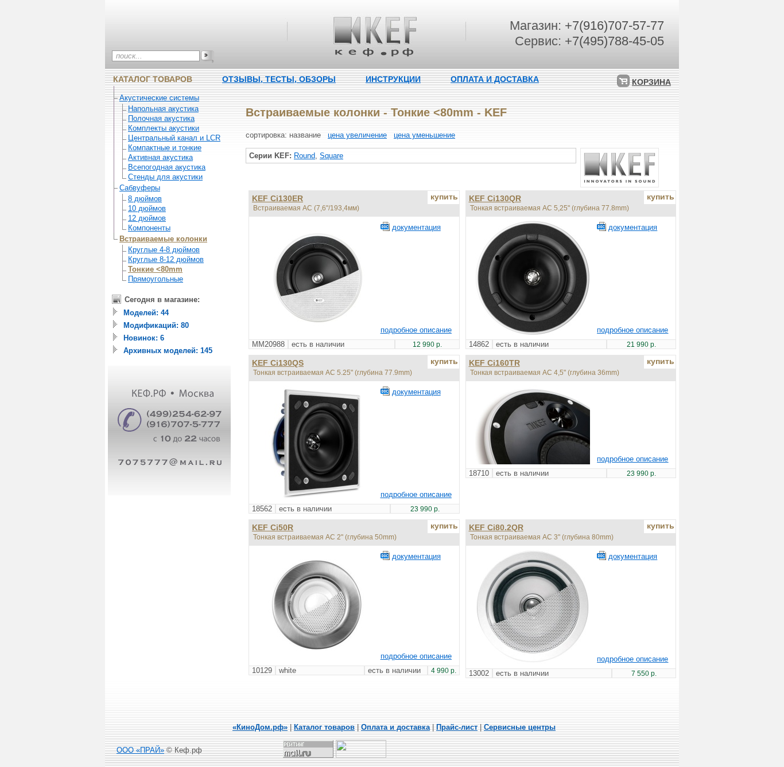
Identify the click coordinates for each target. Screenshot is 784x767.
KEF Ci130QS (278, 362)
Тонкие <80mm (155, 269)
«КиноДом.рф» (260, 727)
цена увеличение (357, 135)
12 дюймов (147, 218)
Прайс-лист (457, 727)
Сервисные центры (520, 727)
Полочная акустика (161, 118)
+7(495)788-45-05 (614, 41)
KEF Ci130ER (277, 198)
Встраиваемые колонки (163, 238)
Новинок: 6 (143, 338)
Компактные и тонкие (164, 147)
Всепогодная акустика (166, 167)
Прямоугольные (155, 279)
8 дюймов (145, 198)
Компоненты (149, 228)
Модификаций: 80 (156, 325)
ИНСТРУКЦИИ (393, 79)
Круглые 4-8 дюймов (164, 249)
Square (331, 155)
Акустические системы (159, 97)
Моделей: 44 (146, 312)
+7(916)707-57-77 (614, 25)
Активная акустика (160, 157)
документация (416, 227)
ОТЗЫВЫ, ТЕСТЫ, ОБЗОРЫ (279, 79)
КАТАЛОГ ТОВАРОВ (152, 79)
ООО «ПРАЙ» (140, 750)
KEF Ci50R (272, 527)
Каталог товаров (324, 727)
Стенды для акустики (165, 177)
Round (304, 155)
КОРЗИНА (651, 82)
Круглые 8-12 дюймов (166, 259)
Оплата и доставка (395, 727)
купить (444, 196)
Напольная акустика (163, 108)
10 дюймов (147, 208)
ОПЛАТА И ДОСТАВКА (495, 79)
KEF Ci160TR (494, 362)
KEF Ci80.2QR (496, 527)
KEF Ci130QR (495, 198)
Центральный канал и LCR (174, 138)
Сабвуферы (139, 187)
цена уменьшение (424, 135)
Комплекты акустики (163, 128)
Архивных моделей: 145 (167, 350)
